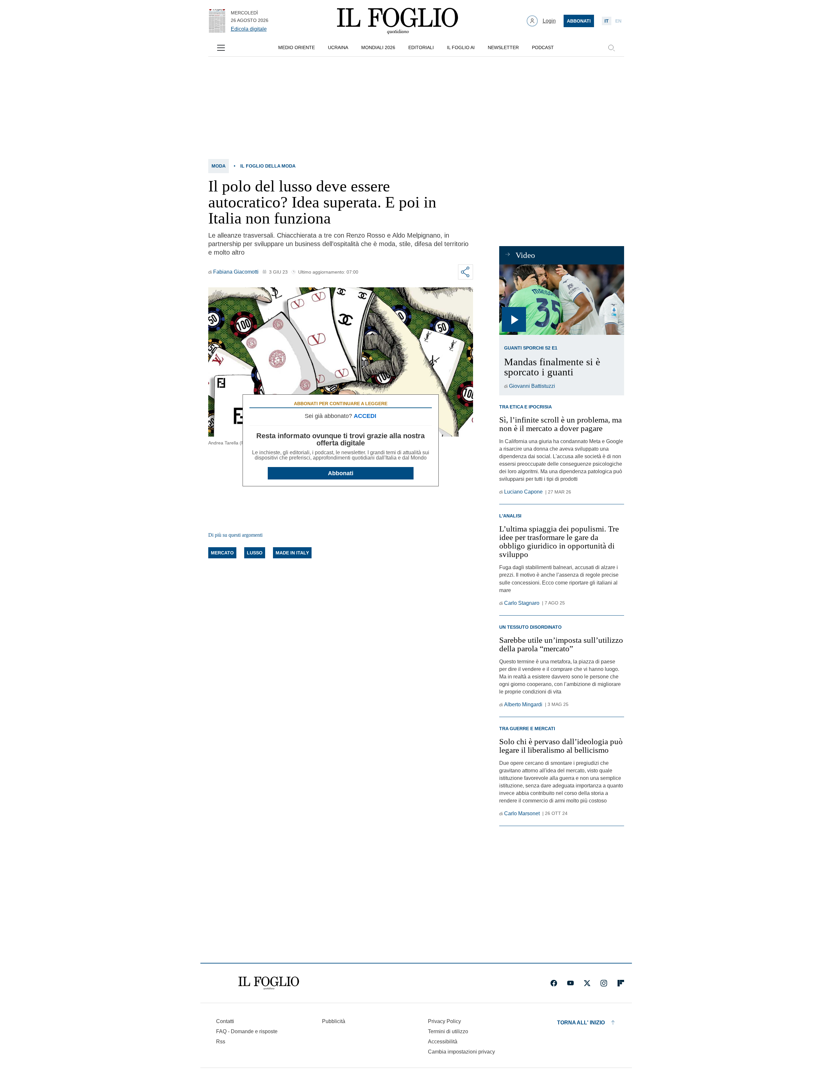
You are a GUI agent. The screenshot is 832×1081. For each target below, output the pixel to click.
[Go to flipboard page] (621, 983)
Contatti (225, 1021)
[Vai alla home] (397, 21)
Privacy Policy (444, 1021)
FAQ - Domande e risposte (247, 1031)
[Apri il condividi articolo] (465, 271)
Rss (220, 1041)
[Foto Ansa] (561, 299)
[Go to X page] (587, 983)
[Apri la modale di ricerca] (611, 48)
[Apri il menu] (221, 48)
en (618, 21)
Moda (219, 166)
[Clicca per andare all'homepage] (268, 983)
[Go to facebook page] (554, 983)
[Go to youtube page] (570, 983)
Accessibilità (442, 1041)
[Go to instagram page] (604, 983)
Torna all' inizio (581, 1022)
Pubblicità (333, 1021)
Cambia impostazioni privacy (461, 1051)
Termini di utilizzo (448, 1031)
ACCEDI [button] (365, 416)
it (606, 21)
